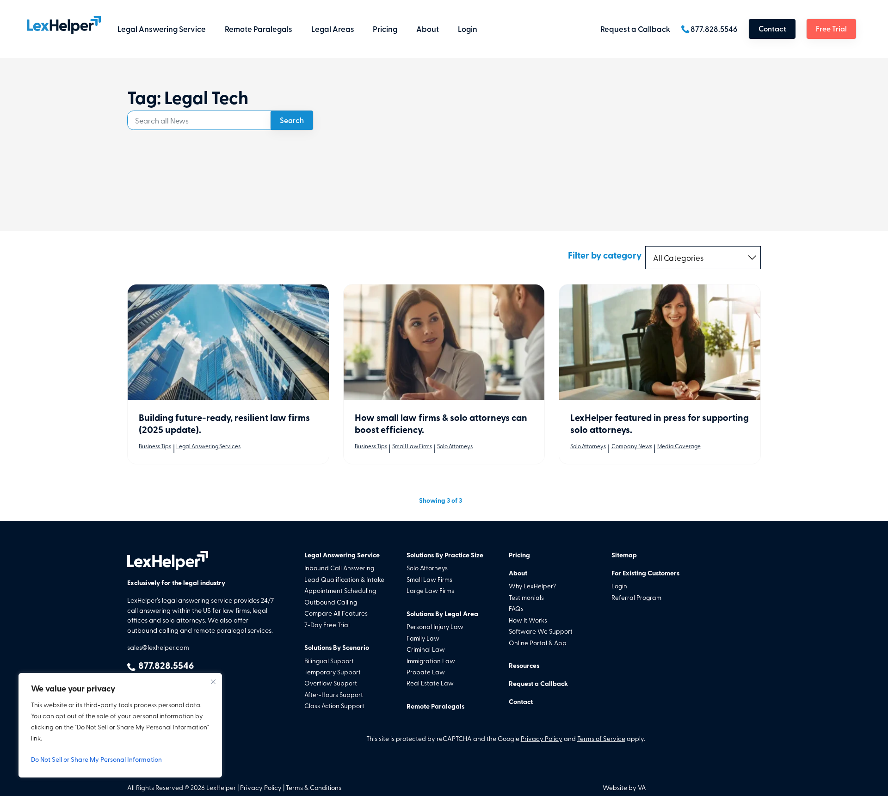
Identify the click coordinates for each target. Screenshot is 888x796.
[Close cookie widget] (213, 681)
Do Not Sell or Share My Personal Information (96, 759)
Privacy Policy (541, 738)
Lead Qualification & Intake (344, 579)
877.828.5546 (714, 28)
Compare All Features (336, 613)
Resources (524, 665)
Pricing (385, 28)
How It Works (528, 620)
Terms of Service (601, 738)
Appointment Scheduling (340, 590)
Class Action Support (334, 705)
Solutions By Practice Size (445, 555)
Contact (772, 28)
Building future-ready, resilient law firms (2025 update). (224, 423)
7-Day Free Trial (327, 624)
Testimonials (526, 597)
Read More (228, 342)
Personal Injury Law (435, 626)
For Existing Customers (645, 573)
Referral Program (636, 597)
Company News (631, 446)
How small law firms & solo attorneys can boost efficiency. (441, 423)
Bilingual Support (329, 660)
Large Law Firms (430, 590)
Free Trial (831, 28)
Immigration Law (431, 660)
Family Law (423, 638)
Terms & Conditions (313, 787)
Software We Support (541, 631)
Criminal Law (426, 649)
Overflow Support (330, 683)
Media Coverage (679, 446)
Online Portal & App (538, 642)
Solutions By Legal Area (442, 613)
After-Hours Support (333, 694)
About (427, 28)
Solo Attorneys (455, 446)
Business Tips (155, 446)
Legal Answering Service (161, 28)
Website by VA (624, 787)
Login (467, 28)
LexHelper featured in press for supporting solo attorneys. (659, 423)
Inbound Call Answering (339, 567)
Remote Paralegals (258, 28)
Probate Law (426, 671)
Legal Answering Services (208, 446)
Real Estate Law (430, 683)
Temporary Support (332, 671)
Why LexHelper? (532, 585)
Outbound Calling (330, 602)
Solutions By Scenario (336, 647)
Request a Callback (635, 28)
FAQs (516, 608)
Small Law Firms (412, 446)
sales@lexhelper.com (158, 647)
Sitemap (624, 555)
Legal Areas (332, 28)
